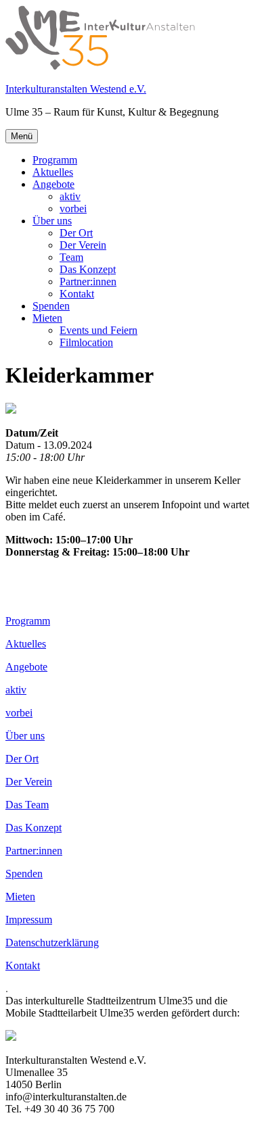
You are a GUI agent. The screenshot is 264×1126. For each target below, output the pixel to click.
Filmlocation (86, 342)
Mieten (47, 318)
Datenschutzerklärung (52, 942)
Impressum (28, 919)
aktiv (70, 196)
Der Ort (76, 233)
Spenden (51, 306)
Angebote (53, 184)
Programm (54, 160)
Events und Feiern (98, 330)
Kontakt (77, 293)
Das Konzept (88, 269)
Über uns (52, 220)
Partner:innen (88, 281)
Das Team (27, 804)
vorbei (73, 208)
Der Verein (83, 245)
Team (71, 257)
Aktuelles (52, 172)
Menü (21, 136)
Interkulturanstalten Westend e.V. (75, 89)
